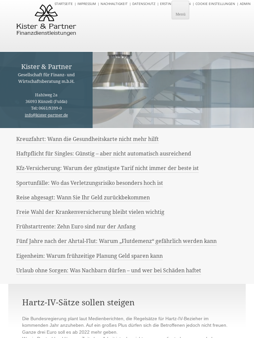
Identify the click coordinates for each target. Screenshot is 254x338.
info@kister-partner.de (46, 115)
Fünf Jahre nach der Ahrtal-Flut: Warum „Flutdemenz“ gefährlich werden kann (116, 241)
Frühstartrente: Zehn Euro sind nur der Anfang (76, 226)
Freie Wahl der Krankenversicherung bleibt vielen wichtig (90, 212)
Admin (245, 3)
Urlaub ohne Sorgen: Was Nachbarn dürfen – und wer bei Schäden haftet (108, 270)
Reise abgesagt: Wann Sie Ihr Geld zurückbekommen (83, 197)
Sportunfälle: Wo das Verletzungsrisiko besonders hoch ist (89, 182)
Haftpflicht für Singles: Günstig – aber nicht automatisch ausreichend (103, 153)
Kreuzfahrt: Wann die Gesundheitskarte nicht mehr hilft (87, 139)
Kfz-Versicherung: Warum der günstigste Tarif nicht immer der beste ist (107, 168)
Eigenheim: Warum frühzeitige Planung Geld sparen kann (89, 255)
